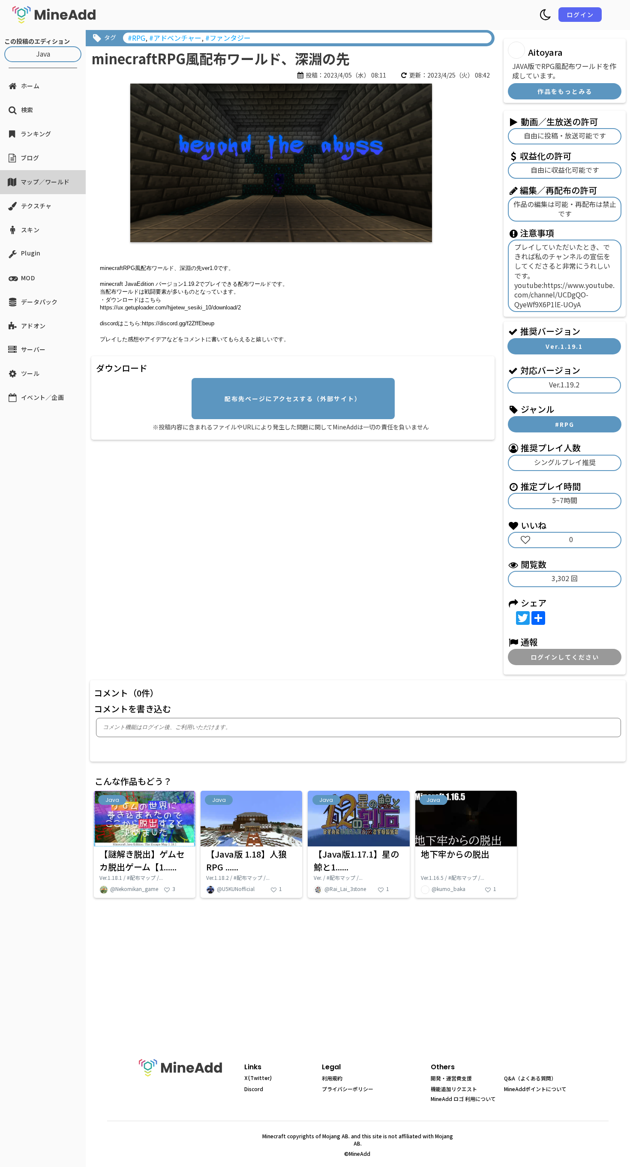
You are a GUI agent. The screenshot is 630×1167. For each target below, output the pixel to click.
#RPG (564, 424)
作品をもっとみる (564, 91)
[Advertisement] (242, 504)
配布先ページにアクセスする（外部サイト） (293, 398)
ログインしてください (565, 657)
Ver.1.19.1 (564, 346)
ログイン (580, 14)
